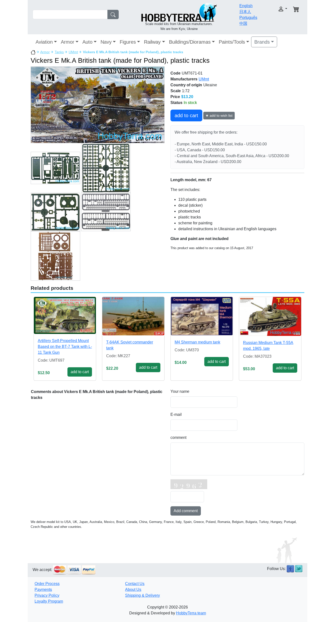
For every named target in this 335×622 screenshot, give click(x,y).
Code (175, 73)
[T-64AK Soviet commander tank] (133, 316)
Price (175, 97)
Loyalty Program (49, 601)
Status (176, 103)
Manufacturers (183, 79)
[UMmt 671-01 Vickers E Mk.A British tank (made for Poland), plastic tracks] (98, 104)
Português (248, 17)
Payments (43, 589)
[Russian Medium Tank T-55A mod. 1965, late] (270, 316)
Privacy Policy (47, 595)
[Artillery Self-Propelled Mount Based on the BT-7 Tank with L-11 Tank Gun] (65, 315)
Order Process (47, 584)
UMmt (73, 52)
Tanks (59, 52)
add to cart (186, 115)
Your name (179, 391)
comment (178, 437)
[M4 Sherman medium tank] (202, 316)
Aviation (44, 42)
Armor (67, 42)
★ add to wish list (219, 115)
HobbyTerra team (191, 613)
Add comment (186, 511)
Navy (106, 42)
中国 (243, 23)
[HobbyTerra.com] (179, 12)
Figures (128, 42)
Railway (152, 42)
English (246, 6)
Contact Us (134, 584)
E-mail (176, 414)
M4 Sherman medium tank (197, 342)
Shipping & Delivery (142, 595)
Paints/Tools (232, 42)
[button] (274, 9)
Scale (175, 91)
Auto (87, 42)
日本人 (245, 12)
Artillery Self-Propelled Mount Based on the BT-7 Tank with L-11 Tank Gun (65, 347)
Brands (262, 42)
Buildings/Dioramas (190, 42)
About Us (133, 589)
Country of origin (186, 85)
